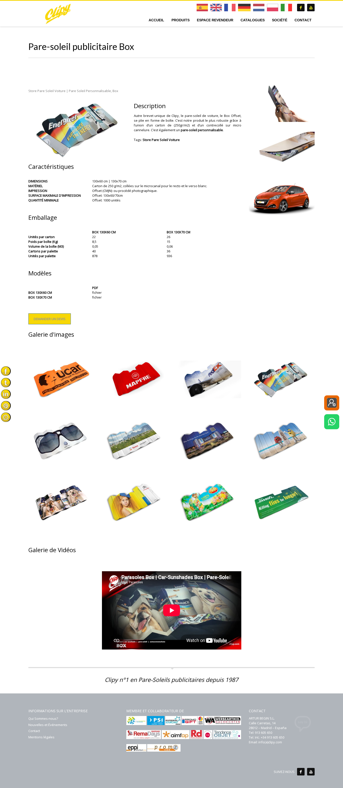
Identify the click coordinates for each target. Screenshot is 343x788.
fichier (97, 292)
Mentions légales (41, 737)
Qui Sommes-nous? (43, 718)
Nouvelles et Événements (47, 725)
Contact (34, 731)
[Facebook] (301, 771)
